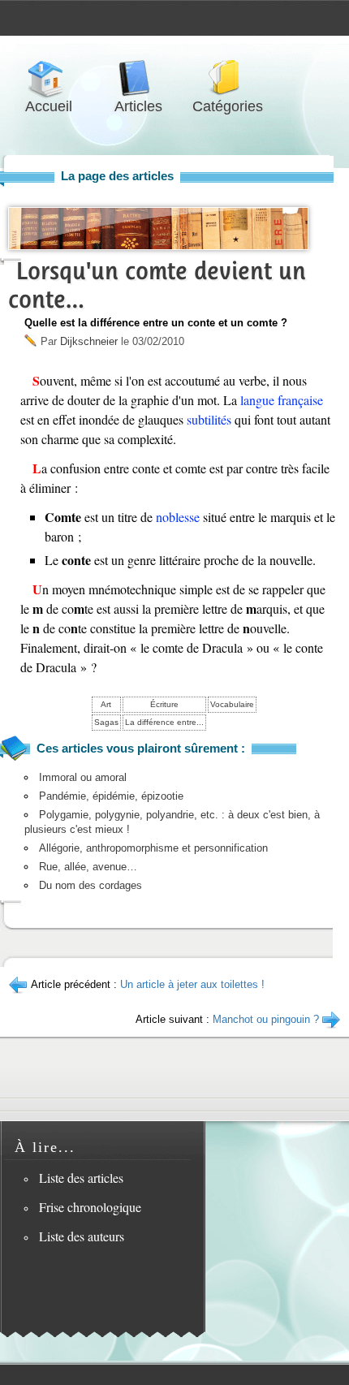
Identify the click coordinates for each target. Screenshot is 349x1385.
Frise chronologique (90, 1206)
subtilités (209, 419)
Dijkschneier (89, 341)
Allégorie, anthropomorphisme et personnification (153, 848)
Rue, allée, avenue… (88, 867)
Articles (138, 78)
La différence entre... (164, 722)
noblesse (178, 516)
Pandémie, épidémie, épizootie (111, 796)
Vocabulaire (232, 704)
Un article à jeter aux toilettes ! (192, 984)
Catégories (227, 78)
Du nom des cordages (90, 885)
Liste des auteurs (81, 1236)
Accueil (48, 78)
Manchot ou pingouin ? (266, 1019)
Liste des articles (81, 1177)
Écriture (164, 704)
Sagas (106, 722)
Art (106, 704)
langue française (281, 399)
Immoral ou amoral (83, 777)
